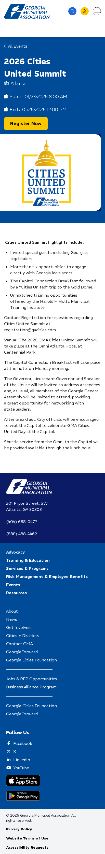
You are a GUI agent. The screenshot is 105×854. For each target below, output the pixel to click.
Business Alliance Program (31, 686)
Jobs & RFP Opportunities (31, 678)
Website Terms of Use (27, 838)
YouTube (21, 767)
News (11, 619)
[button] (72, 11)
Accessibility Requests (27, 847)
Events (13, 584)
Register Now (26, 123)
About (12, 611)
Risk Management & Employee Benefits (47, 576)
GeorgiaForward (22, 651)
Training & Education (28, 560)
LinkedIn (21, 759)
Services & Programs (27, 568)
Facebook (22, 743)
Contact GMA (19, 643)
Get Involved (18, 627)
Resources (16, 592)
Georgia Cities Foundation (31, 659)
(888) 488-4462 (21, 533)
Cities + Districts (22, 635)
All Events (17, 46)
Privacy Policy (19, 829)
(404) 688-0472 (21, 521)
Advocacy (15, 552)
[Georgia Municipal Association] (27, 11)
